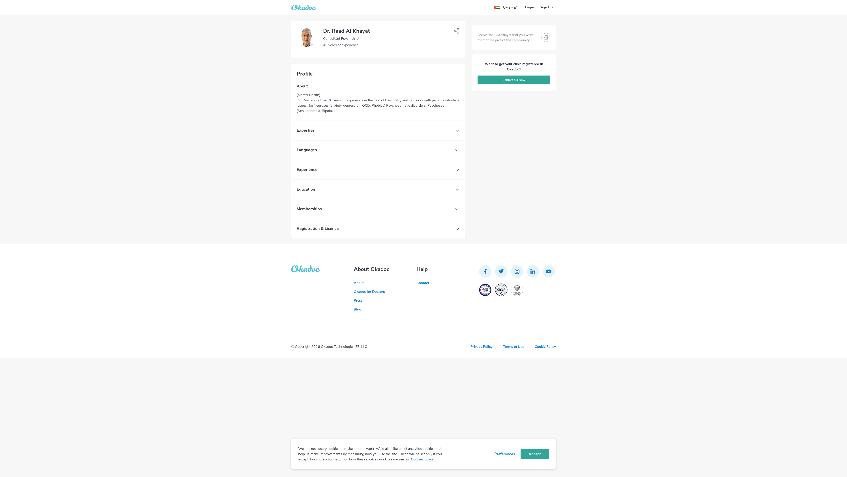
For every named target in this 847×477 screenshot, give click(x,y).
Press (358, 300)
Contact (422, 282)
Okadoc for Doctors (369, 291)
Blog (357, 309)
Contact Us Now (513, 80)
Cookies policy (422, 459)
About (359, 282)
